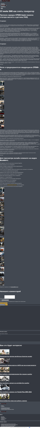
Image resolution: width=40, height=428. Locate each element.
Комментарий (2, 298)
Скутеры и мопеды (3, 418)
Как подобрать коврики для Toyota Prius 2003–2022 (16, 392)
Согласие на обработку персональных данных (7, 409)
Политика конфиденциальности (5, 407)
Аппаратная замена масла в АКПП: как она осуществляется (18, 365)
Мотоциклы (3, 3)
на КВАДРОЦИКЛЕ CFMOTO (12, 184)
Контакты (2, 405)
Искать (6, 304)
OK (29, 427)
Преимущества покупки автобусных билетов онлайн (16, 356)
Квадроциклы (3, 417)
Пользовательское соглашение (5, 408)
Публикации (2, 406)
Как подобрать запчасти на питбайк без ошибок (14, 383)
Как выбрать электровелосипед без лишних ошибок (16, 374)
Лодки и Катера (3, 6)
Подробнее (28, 427)
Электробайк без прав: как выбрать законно (13, 401)
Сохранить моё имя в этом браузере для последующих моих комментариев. (13, 301)
